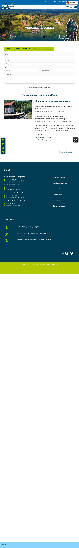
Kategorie (8, 74)
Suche (7, 54)
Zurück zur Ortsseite (65, 152)
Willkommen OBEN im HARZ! (17, 49)
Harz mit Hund (58, 189)
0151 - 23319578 (46, 137)
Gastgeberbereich (59, 206)
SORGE (39, 37)
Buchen (4, 545)
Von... (6, 67)
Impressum (34, 264)
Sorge (37, 49)
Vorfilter (7, 61)
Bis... (42, 67)
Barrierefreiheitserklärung (49, 264)
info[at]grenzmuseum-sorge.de (51, 140)
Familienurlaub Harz (60, 183)
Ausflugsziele (57, 195)
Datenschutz (25, 264)
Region (47, 1)
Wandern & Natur (59, 177)
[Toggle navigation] (71, 7)
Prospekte (56, 200)
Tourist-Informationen (59, 1)
